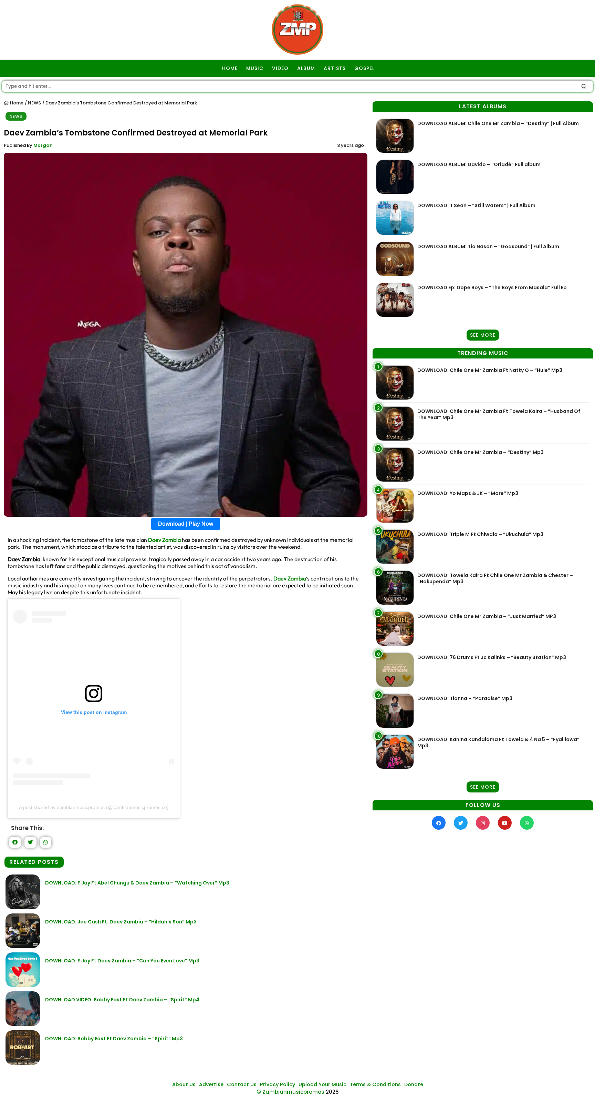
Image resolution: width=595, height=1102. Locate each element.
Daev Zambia (164, 539)
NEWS (34, 103)
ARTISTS (335, 68)
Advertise (211, 1084)
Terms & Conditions (375, 1084)
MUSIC (254, 68)
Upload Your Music (322, 1084)
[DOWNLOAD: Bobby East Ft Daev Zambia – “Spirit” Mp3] (23, 1063)
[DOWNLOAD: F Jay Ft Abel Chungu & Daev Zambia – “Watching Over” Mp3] (23, 907)
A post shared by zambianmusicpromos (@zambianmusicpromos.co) (94, 807)
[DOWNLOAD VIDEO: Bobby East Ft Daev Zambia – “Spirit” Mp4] (23, 1024)
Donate (413, 1084)
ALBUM (306, 68)
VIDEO (280, 68)
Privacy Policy (277, 1084)
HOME (230, 68)
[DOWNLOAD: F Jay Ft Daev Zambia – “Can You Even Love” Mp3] (23, 985)
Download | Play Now (185, 524)
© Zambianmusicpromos (290, 1091)
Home (16, 103)
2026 (332, 1091)
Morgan (43, 145)
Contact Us (242, 1084)
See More (482, 335)
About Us (184, 1084)
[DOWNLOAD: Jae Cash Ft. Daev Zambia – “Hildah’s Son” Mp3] (23, 946)
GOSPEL (364, 68)
